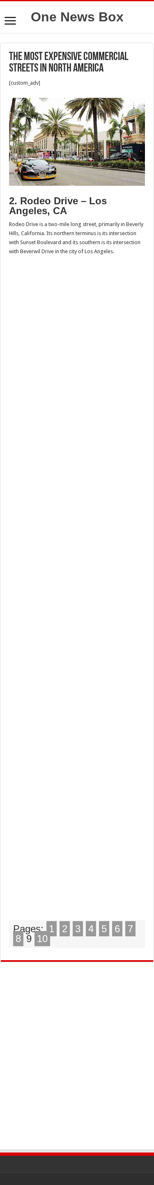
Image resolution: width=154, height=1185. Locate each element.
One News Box (77, 16)
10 (42, 938)
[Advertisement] (77, 590)
